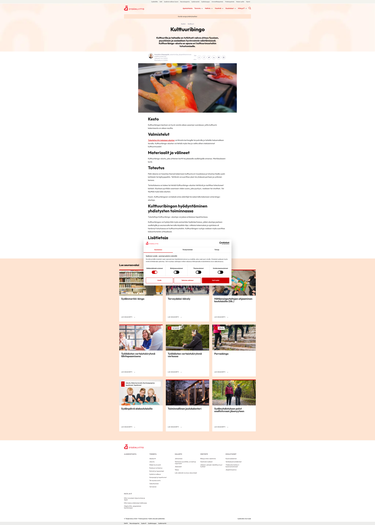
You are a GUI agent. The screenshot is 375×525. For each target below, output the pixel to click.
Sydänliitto (154, 2)
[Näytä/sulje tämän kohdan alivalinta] (202, 8)
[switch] (176, 272)
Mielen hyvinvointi (155, 465)
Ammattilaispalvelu (217, 2)
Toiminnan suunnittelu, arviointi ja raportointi (185, 462)
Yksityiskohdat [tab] (187, 249)
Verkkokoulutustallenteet (234, 462)
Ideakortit (152, 458)
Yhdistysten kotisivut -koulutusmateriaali (233, 466)
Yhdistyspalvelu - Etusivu (139, 8)
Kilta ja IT (241, 8)
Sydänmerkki (195, 2)
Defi (161, 2)
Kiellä (159, 280)
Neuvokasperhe (185, 2)
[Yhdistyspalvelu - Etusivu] (134, 446)
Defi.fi (126, 523)
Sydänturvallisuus (155, 474)
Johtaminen (178, 458)
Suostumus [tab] (158, 249)
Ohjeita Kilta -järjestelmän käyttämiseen (132, 507)
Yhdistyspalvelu (229, 2)
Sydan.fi (143, 523)
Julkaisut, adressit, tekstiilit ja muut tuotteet (211, 466)
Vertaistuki (152, 487)
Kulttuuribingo (187, 29)
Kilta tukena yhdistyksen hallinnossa (135, 503)
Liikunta (151, 462)
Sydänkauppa (205, 2)
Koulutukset (230, 8)
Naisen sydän (240, 2)
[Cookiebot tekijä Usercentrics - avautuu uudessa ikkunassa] (220, 243)
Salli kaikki (215, 280)
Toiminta (197, 8)
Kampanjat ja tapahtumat (158, 477)
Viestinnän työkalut (206, 462)
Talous (177, 470)
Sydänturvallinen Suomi (171, 2)
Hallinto (207, 8)
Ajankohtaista (187, 8)
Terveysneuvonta (155, 480)
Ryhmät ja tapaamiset (156, 471)
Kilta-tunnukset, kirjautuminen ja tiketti (134, 499)
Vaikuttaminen (154, 484)
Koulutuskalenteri (231, 458)
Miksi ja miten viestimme (208, 458)
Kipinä (248, 2)
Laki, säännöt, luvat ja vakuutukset (186, 473)
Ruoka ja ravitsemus (155, 468)
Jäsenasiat (178, 467)
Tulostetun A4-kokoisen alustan (161, 140)
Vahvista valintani (187, 280)
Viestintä (218, 8)
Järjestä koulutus (231, 470)
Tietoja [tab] (216, 249)
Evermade (248, 519)
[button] (250, 9)
